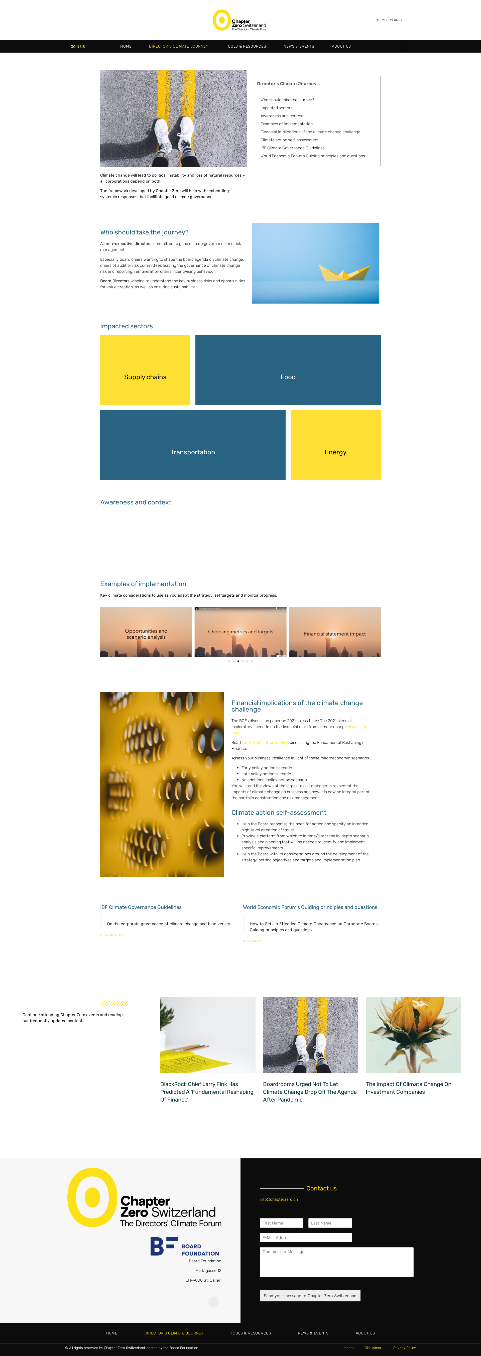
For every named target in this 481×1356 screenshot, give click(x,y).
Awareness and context (282, 115)
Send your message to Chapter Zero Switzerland (310, 1295)
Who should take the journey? (287, 99)
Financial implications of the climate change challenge (310, 131)
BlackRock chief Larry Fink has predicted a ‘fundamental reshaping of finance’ (207, 1092)
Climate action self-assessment (290, 140)
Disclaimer (373, 1348)
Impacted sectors (277, 107)
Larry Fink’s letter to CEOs (265, 742)
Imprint (348, 1348)
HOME (126, 46)
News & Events (299, 46)
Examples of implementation (287, 123)
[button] (406, 46)
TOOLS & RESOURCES (246, 46)
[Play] (146, 632)
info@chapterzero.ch (279, 1199)
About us (341, 46)
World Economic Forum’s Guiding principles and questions (313, 156)
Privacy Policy (404, 1348)
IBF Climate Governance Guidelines (293, 148)
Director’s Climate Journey (178, 46)
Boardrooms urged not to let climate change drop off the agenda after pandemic (310, 1092)
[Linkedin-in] (213, 1302)
